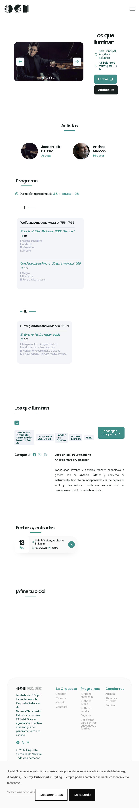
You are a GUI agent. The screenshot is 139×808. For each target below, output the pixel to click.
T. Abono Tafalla (86, 710)
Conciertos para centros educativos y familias (88, 724)
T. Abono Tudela (86, 702)
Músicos (61, 698)
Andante (86, 716)
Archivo (110, 705)
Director (61, 694)
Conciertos (114, 689)
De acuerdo (82, 795)
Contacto (62, 707)
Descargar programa (109, 432)
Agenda (110, 694)
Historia (60, 702)
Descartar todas (51, 795)
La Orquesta (64, 689)
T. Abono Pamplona (87, 695)
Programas (89, 689)
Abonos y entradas (111, 700)
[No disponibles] (71, 544)
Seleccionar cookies (21, 792)
